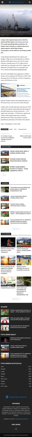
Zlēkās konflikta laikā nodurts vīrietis (25, 136)
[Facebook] (16, 429)
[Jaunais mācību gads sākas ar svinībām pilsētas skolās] (5, 153)
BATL (15, 129)
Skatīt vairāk (15, 229)
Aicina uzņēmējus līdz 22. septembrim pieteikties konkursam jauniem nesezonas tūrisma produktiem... (20, 221)
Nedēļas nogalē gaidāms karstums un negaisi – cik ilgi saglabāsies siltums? (19, 168)
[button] (29, 2)
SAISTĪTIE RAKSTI (6, 147)
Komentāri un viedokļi (21, 285)
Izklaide (3, 246)
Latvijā (10, 26)
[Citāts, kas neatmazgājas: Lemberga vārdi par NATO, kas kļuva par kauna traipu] (5, 320)
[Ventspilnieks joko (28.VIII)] (8, 281)
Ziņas (7, 26)
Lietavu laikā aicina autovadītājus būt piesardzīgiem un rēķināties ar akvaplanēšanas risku (20, 189)
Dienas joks (3, 285)
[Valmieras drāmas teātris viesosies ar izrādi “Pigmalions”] (8, 242)
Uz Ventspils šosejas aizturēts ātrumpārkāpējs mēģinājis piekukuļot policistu (7, 138)
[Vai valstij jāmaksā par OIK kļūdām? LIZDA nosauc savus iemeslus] (5, 328)
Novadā (3, 374)
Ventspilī (14, 26)
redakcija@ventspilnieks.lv (21, 419)
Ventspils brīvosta (22, 129)
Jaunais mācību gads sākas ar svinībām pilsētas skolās (24, 250)
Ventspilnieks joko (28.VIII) (8, 287)
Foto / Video (4, 386)
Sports (2, 376)
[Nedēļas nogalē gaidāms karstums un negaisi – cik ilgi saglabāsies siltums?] (5, 169)
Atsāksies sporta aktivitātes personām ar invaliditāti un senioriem (23, 268)
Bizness (2, 26)
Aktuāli (10, 129)
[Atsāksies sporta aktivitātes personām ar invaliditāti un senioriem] (24, 260)
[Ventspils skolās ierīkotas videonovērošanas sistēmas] (5, 161)
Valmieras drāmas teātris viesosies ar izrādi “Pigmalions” (8, 250)
